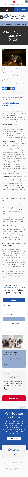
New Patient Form (8, 310)
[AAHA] (14, 2)
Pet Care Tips (8, 319)
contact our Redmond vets (13, 286)
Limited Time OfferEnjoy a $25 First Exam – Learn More (13, 24)
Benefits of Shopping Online (11, 323)
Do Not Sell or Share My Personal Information (11, 461)
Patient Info (7, 305)
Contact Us (13, 438)
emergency (8, 259)
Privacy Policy (4, 459)
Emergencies (14, 398)
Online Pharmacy (7, 10)
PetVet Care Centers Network (16, 469)
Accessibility (14, 462)
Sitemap (3, 463)
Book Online (21, 9)
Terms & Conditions (5, 462)
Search (20, 462)
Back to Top (9, 463)
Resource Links (8, 314)
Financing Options (8, 328)
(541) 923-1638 (14, 6)
